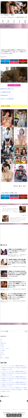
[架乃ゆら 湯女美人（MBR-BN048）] (20, 118)
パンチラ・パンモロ (5, 348)
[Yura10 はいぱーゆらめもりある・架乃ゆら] (7, 172)
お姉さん (9, 26)
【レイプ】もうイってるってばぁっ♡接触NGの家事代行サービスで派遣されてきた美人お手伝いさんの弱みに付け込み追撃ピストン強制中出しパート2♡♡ (14, 378)
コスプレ (2, 346)
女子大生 (2, 354)
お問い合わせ (3, 343)
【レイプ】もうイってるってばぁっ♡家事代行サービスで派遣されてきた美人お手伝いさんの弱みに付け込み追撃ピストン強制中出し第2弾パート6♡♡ (14, 389)
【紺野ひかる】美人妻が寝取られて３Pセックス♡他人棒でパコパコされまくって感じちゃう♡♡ (17, 251)
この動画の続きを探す (6, 92)
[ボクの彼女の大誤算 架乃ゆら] (20, 136)
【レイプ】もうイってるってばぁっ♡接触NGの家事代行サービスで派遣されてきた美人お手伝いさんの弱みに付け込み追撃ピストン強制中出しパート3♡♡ (14, 373)
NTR (21, 185)
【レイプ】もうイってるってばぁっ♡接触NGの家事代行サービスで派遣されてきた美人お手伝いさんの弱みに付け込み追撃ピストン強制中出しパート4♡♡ (14, 367)
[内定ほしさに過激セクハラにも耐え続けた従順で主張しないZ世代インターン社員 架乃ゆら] (7, 154)
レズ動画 (2, 350)
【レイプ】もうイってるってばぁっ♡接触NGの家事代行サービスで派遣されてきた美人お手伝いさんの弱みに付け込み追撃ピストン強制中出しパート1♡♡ (14, 384)
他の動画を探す (4, 95)
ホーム (3, 26)
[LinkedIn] (5, 63)
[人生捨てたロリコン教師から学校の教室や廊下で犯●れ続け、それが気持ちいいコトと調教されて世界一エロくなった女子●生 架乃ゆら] (7, 136)
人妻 (1, 352)
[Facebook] (14, 60)
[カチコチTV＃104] (20, 172)
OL (1, 341)
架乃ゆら (24, 185)
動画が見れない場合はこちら (7, 88)
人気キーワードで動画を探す (7, 98)
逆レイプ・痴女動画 (5, 357)
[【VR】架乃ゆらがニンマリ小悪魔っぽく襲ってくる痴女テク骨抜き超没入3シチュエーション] (7, 118)
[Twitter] (5, 60)
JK (1, 339)
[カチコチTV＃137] (20, 154)
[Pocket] (14, 63)
